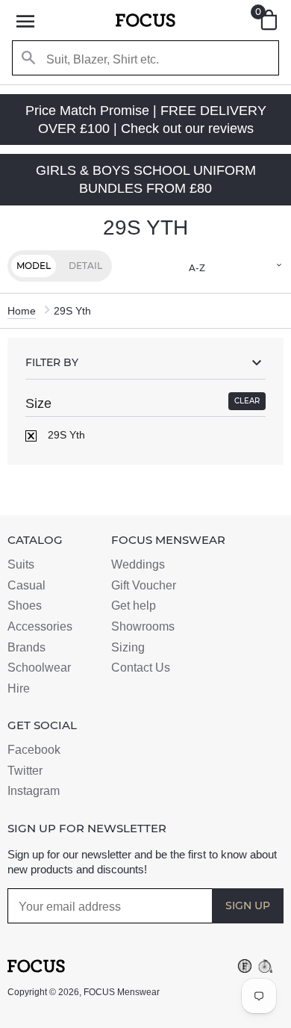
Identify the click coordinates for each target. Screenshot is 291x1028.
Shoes (24, 605)
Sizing (128, 647)
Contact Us (140, 667)
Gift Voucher (143, 585)
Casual (26, 585)
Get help (133, 605)
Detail (85, 265)
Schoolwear (39, 667)
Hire (18, 688)
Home (21, 311)
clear (247, 401)
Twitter (25, 770)
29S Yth (65, 435)
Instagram (33, 790)
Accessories (39, 626)
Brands (26, 647)
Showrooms (143, 626)
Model (33, 265)
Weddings (138, 564)
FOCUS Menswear (122, 992)
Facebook (33, 749)
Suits (20, 564)
